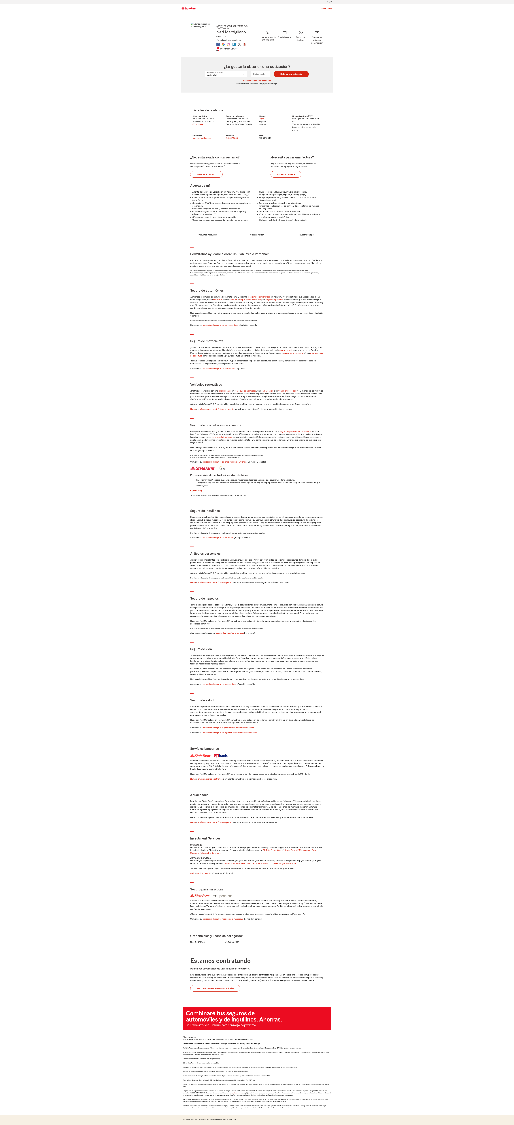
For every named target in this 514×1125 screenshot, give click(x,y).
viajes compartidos (274, 300)
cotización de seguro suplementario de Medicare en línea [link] (228, 728)
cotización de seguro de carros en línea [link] (220, 325)
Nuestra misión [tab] (257, 235)
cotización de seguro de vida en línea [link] (219, 684)
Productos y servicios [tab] (207, 235)
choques (233, 300)
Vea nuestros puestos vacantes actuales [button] (215, 988)
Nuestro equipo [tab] (306, 235)
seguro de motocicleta (293, 353)
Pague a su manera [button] (286, 174)
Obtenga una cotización (291, 74)
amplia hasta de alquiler (250, 300)
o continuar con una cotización (257, 81)
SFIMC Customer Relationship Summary (243, 863)
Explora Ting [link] (196, 490)
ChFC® (218, 36)
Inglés (261, 119)
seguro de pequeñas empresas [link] (229, 633)
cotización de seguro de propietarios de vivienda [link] (224, 462)
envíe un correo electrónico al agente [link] (214, 582)
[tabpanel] (257, 124)
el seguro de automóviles (259, 297)
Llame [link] (193, 409)
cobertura (217, 300)
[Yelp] (244, 44)
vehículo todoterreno (287, 391)
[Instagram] (228, 44)
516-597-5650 (232, 138)
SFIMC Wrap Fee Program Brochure (279, 863)
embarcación (267, 391)
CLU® (224, 36)
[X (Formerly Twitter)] (239, 44)
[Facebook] (218, 44)
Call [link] (192, 873)
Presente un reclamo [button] (206, 174)
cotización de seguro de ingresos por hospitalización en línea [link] (230, 733)
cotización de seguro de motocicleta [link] (219, 368)
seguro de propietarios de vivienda (295, 431)
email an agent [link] (203, 873)
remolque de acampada (245, 391)
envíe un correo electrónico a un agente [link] (216, 409)
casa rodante (225, 391)
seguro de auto (286, 350)
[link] (284, 40)
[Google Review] (223, 44)
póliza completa (237, 1093)
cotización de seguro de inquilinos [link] (218, 537)
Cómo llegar (198, 124)
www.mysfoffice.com (202, 138)
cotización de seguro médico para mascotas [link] (223, 919)
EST (311, 116)
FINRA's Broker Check (273, 850)
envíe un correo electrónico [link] (210, 779)
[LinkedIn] (234, 44)
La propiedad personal (222, 437)
